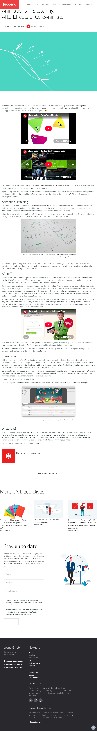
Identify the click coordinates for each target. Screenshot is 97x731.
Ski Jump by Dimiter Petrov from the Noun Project (20, 443)
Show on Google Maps (14, 661)
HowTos (6, 26)
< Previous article (40, 473)
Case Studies (34, 658)
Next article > (53, 473)
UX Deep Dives (34, 663)
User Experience (18, 26)
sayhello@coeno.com (14, 667)
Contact (90, 4)
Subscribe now (35, 722)
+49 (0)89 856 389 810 (14, 664)
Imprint (31, 675)
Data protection (34, 678)
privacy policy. (26, 614)
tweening (19, 373)
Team (31, 660)
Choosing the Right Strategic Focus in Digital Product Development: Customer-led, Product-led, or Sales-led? (14, 524)
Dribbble (54, 283)
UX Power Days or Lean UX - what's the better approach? (47, 520)
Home (31, 653)
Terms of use (33, 672)
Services (32, 655)
